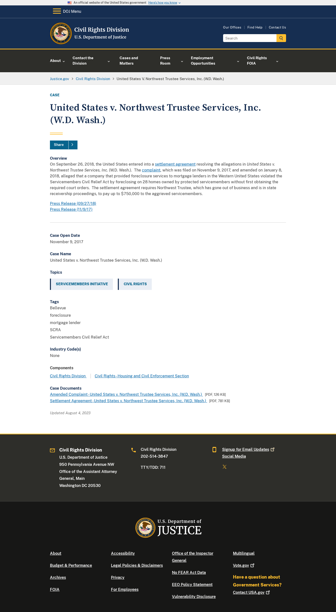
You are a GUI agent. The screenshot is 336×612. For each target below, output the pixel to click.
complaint (151, 170)
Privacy (117, 577)
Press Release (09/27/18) (73, 203)
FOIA (55, 589)
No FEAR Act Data (189, 572)
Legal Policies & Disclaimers (137, 565)
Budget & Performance (71, 565)
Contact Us (277, 27)
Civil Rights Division (68, 376)
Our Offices (232, 27)
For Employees (124, 589)
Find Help (255, 27)
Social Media (234, 456)
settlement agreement (175, 164)
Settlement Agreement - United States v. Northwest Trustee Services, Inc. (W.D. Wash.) (128, 401)
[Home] (90, 42)
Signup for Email (245, 449)
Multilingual (244, 553)
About (55, 553)
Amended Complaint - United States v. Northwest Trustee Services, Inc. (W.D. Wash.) (126, 394)
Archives (58, 577)
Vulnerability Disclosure (194, 596)
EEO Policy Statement (192, 584)
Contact (248, 592)
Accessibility (123, 553)
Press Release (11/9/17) (71, 209)
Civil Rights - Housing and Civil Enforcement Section (142, 376)
